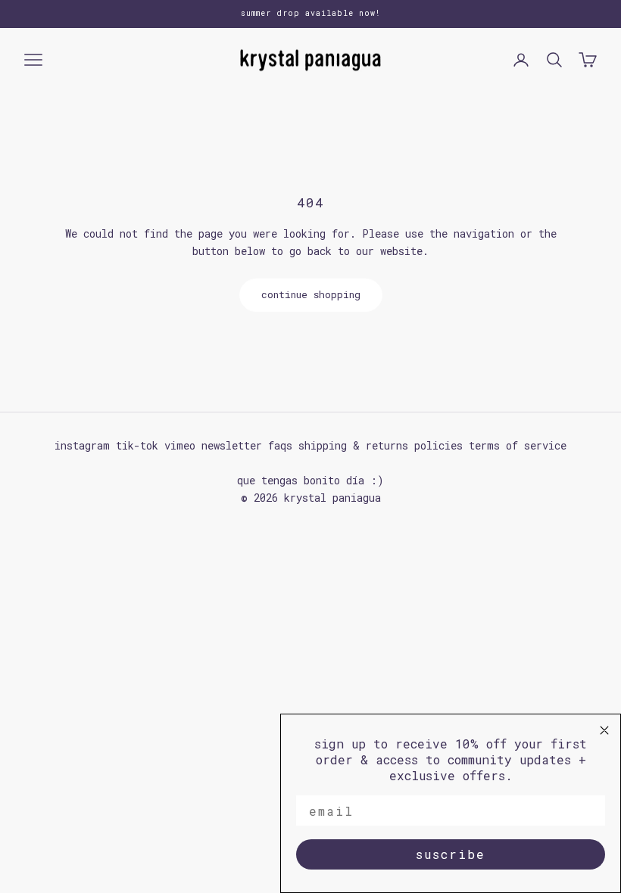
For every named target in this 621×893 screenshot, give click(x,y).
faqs (280, 445)
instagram (82, 445)
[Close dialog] (604, 730)
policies (438, 445)
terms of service (517, 445)
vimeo (179, 445)
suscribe (450, 854)
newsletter (231, 445)
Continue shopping (310, 294)
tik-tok (137, 445)
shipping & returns (353, 445)
